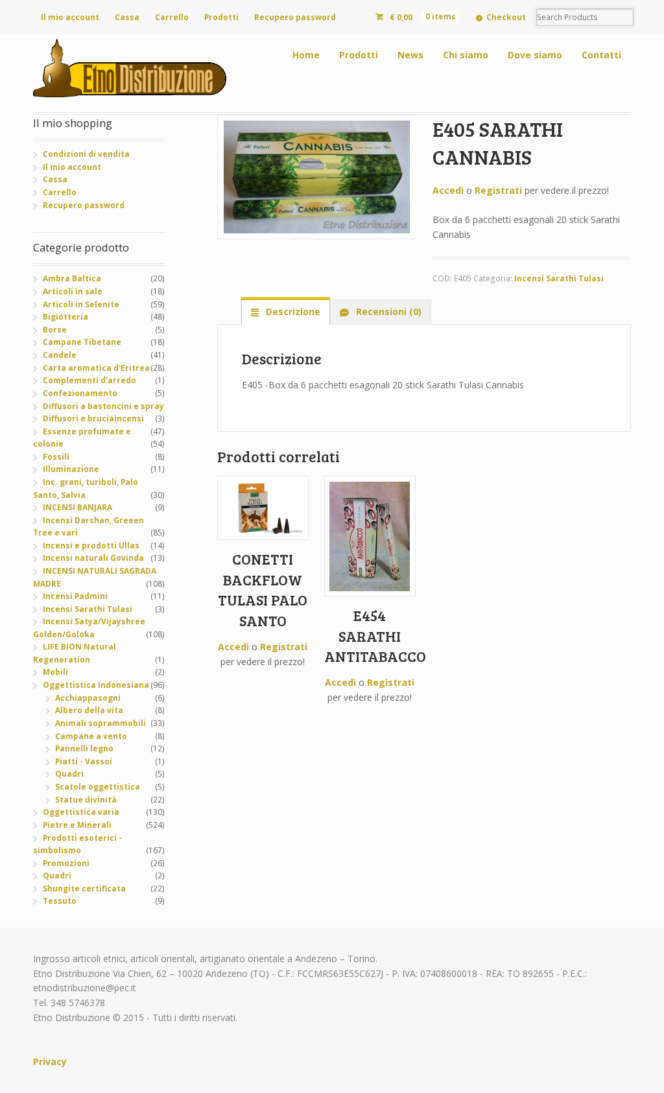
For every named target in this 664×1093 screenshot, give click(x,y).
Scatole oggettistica (97, 786)
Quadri (69, 773)
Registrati (498, 190)
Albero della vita (89, 710)
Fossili (56, 456)
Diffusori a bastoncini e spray (103, 406)
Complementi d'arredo (89, 380)
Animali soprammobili (100, 723)
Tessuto (60, 900)
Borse (55, 329)
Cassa (127, 17)
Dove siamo (535, 55)
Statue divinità (86, 799)
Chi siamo (465, 55)
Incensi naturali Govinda (93, 557)
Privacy (50, 1061)
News (410, 55)
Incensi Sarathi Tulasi (559, 278)
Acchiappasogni (88, 697)
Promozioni (66, 863)
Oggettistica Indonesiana (96, 684)
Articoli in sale (72, 291)
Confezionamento (80, 393)
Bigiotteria (65, 316)
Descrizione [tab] (291, 311)
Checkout (506, 17)
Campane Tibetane (82, 341)
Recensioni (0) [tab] (387, 311)
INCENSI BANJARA (77, 507)
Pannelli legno (84, 748)
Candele (60, 354)
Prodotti (221, 17)
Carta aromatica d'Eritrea (96, 367)
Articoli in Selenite (81, 304)
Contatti (601, 55)
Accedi (448, 190)
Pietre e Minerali (77, 824)
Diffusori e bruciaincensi (93, 418)
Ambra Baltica (72, 278)
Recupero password (295, 17)
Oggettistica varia (81, 811)
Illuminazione (71, 469)
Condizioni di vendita (86, 153)
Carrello (172, 17)
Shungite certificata (84, 888)
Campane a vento (91, 736)
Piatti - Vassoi (83, 761)
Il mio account (70, 17)
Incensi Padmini (75, 596)
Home (306, 55)
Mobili (55, 671)
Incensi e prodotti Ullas (91, 545)
